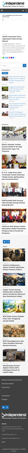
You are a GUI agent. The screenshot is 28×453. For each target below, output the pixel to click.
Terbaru (5, 73)
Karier (3, 442)
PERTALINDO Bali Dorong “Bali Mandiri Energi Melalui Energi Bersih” (13, 203)
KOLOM (5, 246)
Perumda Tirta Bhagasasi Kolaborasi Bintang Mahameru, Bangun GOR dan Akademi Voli (17, 114)
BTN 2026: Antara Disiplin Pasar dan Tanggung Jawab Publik (13, 318)
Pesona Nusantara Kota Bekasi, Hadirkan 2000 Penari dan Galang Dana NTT (17, 105)
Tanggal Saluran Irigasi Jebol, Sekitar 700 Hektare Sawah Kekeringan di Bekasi (17, 89)
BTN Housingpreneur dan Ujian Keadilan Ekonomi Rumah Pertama (13, 343)
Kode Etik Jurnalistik (7, 383)
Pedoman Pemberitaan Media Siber (12, 380)
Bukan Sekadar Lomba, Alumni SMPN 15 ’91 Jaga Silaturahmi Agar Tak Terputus (17, 97)
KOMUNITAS (5, 124)
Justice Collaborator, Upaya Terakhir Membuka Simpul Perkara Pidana (13, 267)
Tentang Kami (6, 395)
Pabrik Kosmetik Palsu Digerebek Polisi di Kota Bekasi (12, 39)
